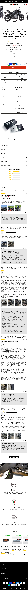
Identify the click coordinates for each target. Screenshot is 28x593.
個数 (14, 56)
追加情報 (3, 153)
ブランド (3, 564)
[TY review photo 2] (11, 208)
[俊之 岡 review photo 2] (11, 436)
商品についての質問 (5, 145)
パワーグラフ (4, 157)
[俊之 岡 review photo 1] (4, 436)
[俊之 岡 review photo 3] (18, 436)
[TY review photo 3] (18, 208)
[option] (14, 1)
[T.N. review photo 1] (4, 244)
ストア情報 (3, 569)
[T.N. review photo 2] (11, 244)
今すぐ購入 (13, 67)
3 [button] (15, 24)
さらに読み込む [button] (14, 457)
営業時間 (3, 573)
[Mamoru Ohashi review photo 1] (4, 302)
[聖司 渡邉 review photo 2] (11, 387)
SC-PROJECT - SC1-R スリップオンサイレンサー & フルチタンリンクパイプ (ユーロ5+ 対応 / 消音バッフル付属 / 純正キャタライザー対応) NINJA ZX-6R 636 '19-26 (14, 268)
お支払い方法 (4, 161)
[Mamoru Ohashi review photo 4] (25, 302)
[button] (11, 41)
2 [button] (14, 24)
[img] (3, 193)
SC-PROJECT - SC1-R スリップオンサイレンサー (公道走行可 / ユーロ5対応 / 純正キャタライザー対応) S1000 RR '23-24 (13, 337)
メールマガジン (4, 578)
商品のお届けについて (6, 165)
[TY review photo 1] (4, 208)
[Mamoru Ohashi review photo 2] (11, 302)
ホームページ (13, 26)
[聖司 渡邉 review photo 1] (4, 387)
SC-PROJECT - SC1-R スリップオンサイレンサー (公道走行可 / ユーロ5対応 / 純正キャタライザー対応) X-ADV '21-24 (13, 409)
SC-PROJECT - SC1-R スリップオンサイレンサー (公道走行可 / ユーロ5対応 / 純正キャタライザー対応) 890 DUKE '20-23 (13, 191)
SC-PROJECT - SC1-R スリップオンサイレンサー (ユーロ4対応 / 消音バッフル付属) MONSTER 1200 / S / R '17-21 (14, 228)
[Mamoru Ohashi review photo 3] (18, 302)
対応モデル (3, 149)
